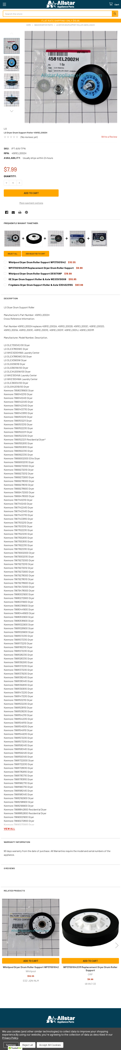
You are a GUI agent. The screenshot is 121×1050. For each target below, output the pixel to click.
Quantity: (10, 176)
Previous (12, 33)
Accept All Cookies (50, 1045)
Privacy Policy (10, 1038)
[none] (71, 77)
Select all (12, 254)
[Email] (13, 212)
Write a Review (109, 136)
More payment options (31, 202)
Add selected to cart (35, 254)
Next (12, 111)
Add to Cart (30, 960)
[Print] (20, 212)
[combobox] (60, 14)
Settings (11, 1045)
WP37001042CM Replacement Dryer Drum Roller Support (90, 969)
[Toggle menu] (4, 4)
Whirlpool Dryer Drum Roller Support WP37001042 (31, 967)
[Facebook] (6, 212)
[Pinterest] (26, 212)
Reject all (27, 1045)
